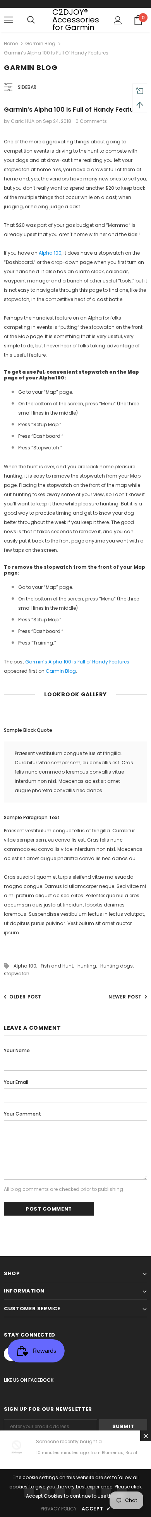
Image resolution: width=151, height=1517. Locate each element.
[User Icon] (118, 20)
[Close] (145, 1435)
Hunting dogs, (118, 966)
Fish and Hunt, (59, 966)
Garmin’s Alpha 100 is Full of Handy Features (77, 661)
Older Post (25, 996)
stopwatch (16, 973)
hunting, (88, 966)
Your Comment (22, 1114)
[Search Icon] (31, 20)
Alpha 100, (27, 966)
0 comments (91, 121)
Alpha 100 (50, 253)
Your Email (16, 1082)
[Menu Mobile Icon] (8, 20)
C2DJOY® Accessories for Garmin (75, 19)
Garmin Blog (40, 43)
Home (11, 43)
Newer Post (125, 996)
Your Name (17, 1050)
